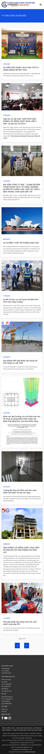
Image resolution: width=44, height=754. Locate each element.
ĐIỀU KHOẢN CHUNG (8, 728)
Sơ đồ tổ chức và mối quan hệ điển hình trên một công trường (20, 300)
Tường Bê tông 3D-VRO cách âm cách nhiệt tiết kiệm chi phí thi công (20, 491)
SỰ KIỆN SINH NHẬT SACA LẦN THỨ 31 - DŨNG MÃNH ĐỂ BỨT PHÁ (21, 68)
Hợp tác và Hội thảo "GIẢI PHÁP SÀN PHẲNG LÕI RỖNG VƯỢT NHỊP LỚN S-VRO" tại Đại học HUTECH (20, 121)
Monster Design (30, 752)
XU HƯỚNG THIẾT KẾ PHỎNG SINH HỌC (21, 243)
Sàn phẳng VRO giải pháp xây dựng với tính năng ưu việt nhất (20, 361)
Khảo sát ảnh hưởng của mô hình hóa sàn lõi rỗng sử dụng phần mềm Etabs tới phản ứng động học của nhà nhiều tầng (21, 418)
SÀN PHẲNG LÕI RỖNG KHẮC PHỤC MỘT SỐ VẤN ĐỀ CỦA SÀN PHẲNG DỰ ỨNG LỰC (21, 550)
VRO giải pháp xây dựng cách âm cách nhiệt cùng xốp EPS (20, 623)
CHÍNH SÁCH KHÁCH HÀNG (24, 728)
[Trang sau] (26, 645)
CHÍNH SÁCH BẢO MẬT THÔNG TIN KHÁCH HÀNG (27, 730)
